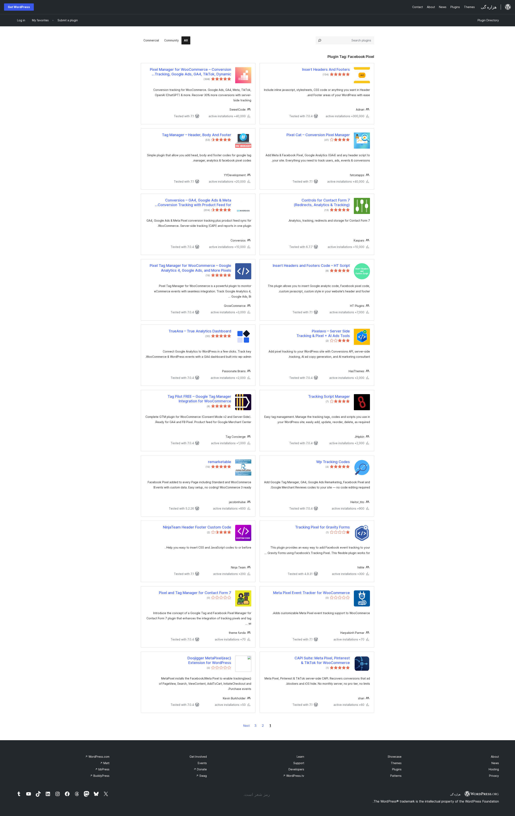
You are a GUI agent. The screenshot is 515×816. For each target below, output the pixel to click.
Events (202, 763)
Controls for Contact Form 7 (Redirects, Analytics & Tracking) (322, 202)
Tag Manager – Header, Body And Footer (196, 135)
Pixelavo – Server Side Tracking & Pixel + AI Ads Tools (323, 333)
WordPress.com (97, 756)
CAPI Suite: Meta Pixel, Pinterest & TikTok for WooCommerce (322, 660)
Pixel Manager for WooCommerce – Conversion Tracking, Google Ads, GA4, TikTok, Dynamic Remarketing (190, 72)
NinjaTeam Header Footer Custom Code (197, 527)
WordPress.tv (293, 775)
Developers (296, 769)
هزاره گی (455, 794)
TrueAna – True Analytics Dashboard (200, 331)
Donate (200, 769)
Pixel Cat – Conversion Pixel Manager (318, 135)
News (495, 763)
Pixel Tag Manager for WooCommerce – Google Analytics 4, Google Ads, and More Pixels (190, 267)
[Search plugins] (320, 40)
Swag (201, 775)
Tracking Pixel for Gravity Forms (322, 527)
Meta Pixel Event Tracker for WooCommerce (311, 593)
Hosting (494, 769)
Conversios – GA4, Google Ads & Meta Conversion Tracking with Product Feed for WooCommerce (194, 202)
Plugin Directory (488, 20)
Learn (300, 756)
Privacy (494, 775)
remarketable (219, 462)
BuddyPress (99, 775)
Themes (396, 763)
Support (298, 763)
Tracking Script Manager (329, 396)
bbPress (102, 769)
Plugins (397, 769)
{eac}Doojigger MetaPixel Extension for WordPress (209, 660)
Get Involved (198, 756)
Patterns (396, 775)
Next (246, 725)
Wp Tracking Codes (333, 462)
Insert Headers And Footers (326, 69)
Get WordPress (19, 7)
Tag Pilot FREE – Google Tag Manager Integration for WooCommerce (199, 398)
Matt (104, 763)
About (495, 756)
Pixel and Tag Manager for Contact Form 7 (195, 593)
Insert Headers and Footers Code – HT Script (311, 265)
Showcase (395, 756)
